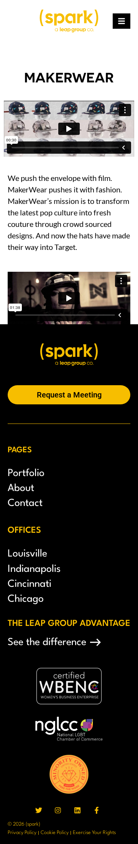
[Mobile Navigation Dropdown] (121, 21)
